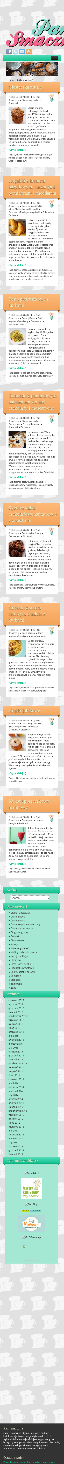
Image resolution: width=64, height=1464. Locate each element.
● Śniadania (46, 212)
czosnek (18, 372)
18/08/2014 (26, 629)
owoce (20, 487)
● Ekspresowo (35, 321)
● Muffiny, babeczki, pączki (25, 208)
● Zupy (12, 987)
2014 (20, 80)
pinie (36, 275)
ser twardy (48, 375)
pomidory (44, 275)
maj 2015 (14, 1035)
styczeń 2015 (16, 1051)
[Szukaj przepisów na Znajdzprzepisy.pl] (31, 1204)
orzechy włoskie (39, 272)
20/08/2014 (26, 529)
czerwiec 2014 (16, 1079)
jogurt (45, 777)
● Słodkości (26, 536)
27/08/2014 (26, 96)
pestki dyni (22, 160)
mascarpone (32, 484)
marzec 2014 (16, 1091)
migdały (19, 272)
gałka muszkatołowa (44, 687)
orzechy (38, 157)
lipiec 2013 (14, 1122)
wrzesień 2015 (16, 1020)
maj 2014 (14, 1083)
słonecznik (38, 279)
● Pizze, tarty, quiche (30, 424)
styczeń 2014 (16, 1099)
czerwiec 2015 (16, 1031)
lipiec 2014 (14, 1075)
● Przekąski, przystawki (29, 212)
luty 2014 (13, 1095)
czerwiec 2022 (16, 1000)
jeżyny (22, 484)
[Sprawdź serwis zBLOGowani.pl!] (31, 1237)
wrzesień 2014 (16, 1067)
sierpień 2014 (16, 1071)
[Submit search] (48, 898)
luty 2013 (13, 1142)
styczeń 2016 (16, 1004)
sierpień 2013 (16, 1118)
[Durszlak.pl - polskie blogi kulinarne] (31, 1172)
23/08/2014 (26, 314)
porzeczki (39, 868)
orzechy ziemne (24, 587)
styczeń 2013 (16, 1146)
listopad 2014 (16, 1059)
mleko (23, 690)
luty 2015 (13, 1047)
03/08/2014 (26, 720)
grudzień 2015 (16, 1008)
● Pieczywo (15, 960)
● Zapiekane (24, 427)
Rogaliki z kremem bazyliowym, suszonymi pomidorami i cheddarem (32, 187)
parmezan (21, 275)
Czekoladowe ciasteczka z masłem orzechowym (29, 1462)
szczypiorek (41, 690)
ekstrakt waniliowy (32, 154)
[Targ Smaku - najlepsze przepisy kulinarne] (31, 1252)
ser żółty (31, 690)
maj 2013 (14, 1130)
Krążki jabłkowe (24, 710)
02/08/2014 (26, 816)
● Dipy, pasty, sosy (19, 932)
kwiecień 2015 (16, 1039)
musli (31, 157)
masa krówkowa (39, 584)
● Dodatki (14, 936)
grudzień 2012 (16, 1150)
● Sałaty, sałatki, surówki (22, 971)
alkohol (17, 481)
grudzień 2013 (16, 1103)
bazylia (17, 269)
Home (12, 80)
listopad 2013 (16, 1106)
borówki (25, 481)
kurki (33, 372)
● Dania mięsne (17, 920)
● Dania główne (27, 318)
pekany (30, 275)
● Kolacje (31, 726)
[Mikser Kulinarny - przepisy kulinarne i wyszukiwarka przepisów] (31, 1188)
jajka (43, 154)
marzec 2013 (16, 1138)
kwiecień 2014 (16, 1087)
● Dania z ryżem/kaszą (30, 533)
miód (25, 157)
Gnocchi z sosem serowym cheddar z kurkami (27, 614)
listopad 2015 (16, 1012)
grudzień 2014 (16, 1055)
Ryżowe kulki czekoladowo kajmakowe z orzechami (32, 514)
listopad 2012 (16, 1154)
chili (32, 687)
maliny (17, 868)
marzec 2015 (16, 1043)
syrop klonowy (15, 781)
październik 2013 (18, 1110)
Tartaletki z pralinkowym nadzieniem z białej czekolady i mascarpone (32, 402)
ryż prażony (37, 587)
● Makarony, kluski (37, 635)
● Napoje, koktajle (18, 956)
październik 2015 (18, 1016)
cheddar (25, 269)
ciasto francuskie (38, 481)
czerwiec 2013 (16, 1126)
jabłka (33, 777)
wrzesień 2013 (16, 1114)
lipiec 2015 (14, 1027)
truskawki (21, 871)
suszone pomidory (24, 279)
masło (11, 272)
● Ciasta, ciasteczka (29, 99)
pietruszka (21, 375)
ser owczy (37, 375)
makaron (40, 372)
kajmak (28, 584)
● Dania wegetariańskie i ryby (26, 320)
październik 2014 (18, 1063)
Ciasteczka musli (25, 87)
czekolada (13, 484)
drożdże (34, 269)
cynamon (18, 154)
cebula (17, 687)
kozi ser (47, 269)
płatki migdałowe (32, 487)
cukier (16, 777)
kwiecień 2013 (16, 1134)
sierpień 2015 (16, 1024)
